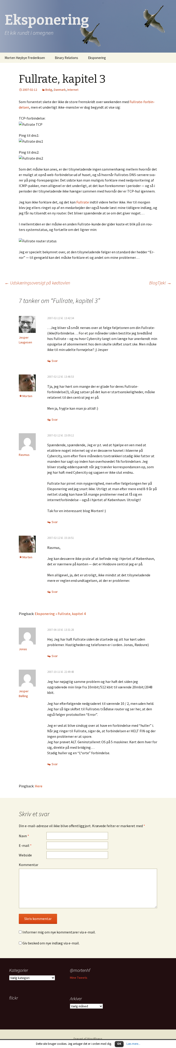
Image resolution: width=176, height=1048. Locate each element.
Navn (24, 836)
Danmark (60, 90)
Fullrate (82, 202)
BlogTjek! (160, 283)
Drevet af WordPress (88, 1039)
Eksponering (97, 58)
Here (38, 786)
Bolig (48, 90)
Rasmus (24, 455)
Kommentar (28, 864)
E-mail (25, 845)
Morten (27, 396)
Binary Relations (66, 58)
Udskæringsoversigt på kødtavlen (37, 283)
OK (119, 1044)
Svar (55, 361)
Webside (25, 855)
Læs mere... (133, 1044)
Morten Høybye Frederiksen (25, 58)
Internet (72, 90)
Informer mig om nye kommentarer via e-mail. (59, 932)
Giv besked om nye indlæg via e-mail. (51, 943)
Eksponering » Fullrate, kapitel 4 (60, 613)
